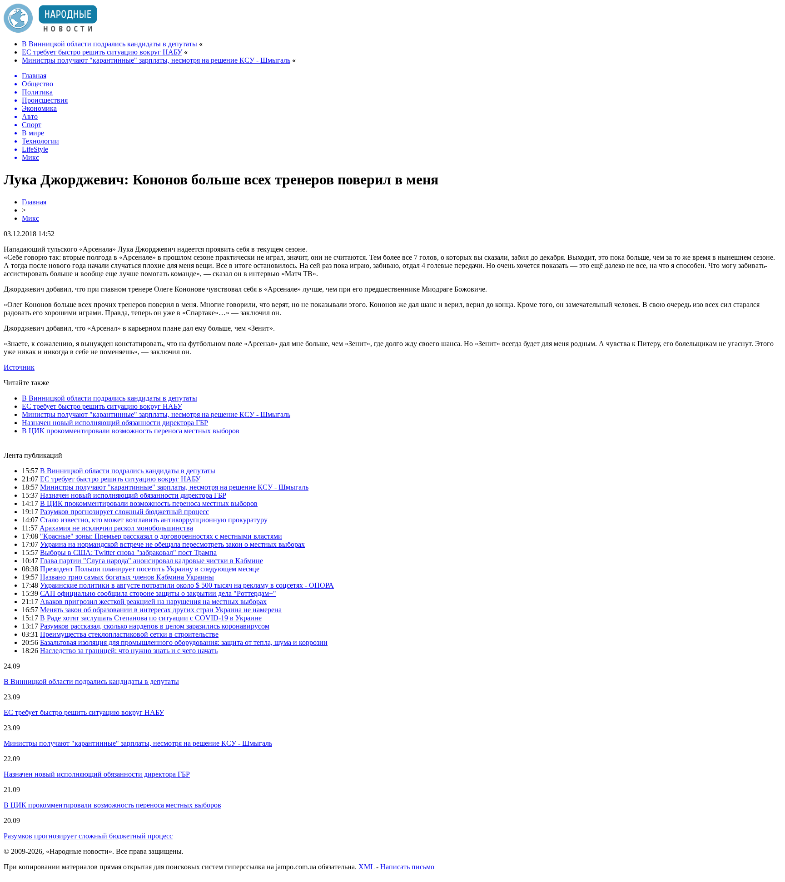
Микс (30, 218)
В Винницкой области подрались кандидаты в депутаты (109, 44)
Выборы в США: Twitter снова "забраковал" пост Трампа (128, 552)
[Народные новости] (50, 30)
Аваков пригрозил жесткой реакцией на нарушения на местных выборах (153, 601)
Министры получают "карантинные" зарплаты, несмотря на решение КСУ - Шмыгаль (156, 60)
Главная (34, 202)
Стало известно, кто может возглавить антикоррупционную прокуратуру (154, 520)
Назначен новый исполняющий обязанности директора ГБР (115, 422)
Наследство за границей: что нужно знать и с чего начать (129, 650)
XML (366, 867)
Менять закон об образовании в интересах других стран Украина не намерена (161, 610)
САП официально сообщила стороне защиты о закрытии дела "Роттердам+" (158, 593)
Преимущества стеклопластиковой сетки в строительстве (129, 634)
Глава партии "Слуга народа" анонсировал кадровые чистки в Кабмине (151, 561)
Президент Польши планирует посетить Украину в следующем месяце (149, 569)
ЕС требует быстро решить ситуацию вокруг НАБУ (102, 52)
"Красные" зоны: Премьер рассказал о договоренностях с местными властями (161, 536)
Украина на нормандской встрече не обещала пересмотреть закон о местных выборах (172, 544)
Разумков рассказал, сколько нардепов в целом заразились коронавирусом (154, 626)
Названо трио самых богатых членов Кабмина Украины (127, 577)
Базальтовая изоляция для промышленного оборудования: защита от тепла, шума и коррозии (184, 642)
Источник (19, 367)
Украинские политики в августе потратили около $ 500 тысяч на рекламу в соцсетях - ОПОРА (187, 585)
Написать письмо (407, 867)
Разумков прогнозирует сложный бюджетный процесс (124, 511)
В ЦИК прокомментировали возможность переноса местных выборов (130, 431)
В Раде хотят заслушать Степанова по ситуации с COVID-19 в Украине (151, 618)
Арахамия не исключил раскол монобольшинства (116, 528)
